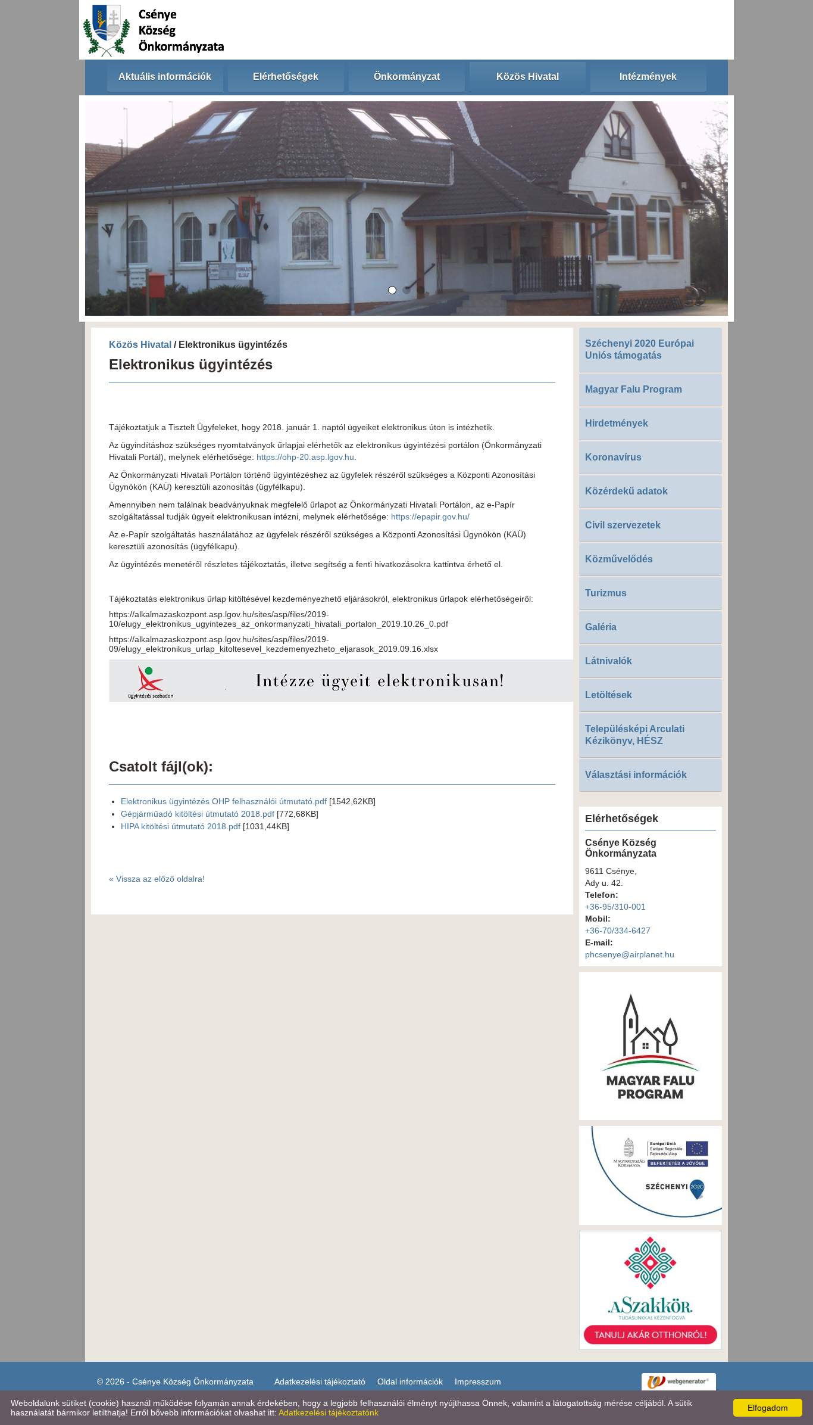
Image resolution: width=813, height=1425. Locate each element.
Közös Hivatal (140, 345)
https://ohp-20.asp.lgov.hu (305, 457)
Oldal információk (410, 1381)
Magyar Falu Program (633, 389)
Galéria (601, 627)
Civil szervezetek (623, 525)
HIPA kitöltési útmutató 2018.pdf (180, 826)
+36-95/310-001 (615, 906)
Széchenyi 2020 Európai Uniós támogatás (639, 349)
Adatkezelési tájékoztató (319, 1381)
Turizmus (606, 593)
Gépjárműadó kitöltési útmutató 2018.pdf (197, 814)
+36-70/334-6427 (618, 930)
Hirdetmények (616, 423)
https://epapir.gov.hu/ (430, 516)
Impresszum (478, 1381)
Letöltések (608, 695)
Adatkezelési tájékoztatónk (329, 1412)
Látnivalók (608, 661)
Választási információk (636, 775)
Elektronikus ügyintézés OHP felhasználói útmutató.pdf (224, 801)
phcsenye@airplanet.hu (629, 954)
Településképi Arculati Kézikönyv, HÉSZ (634, 735)
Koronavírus (613, 457)
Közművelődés (619, 559)
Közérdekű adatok (626, 491)
